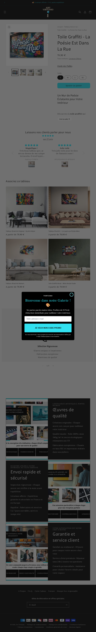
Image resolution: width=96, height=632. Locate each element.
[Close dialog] (71, 294)
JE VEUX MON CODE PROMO (48, 328)
